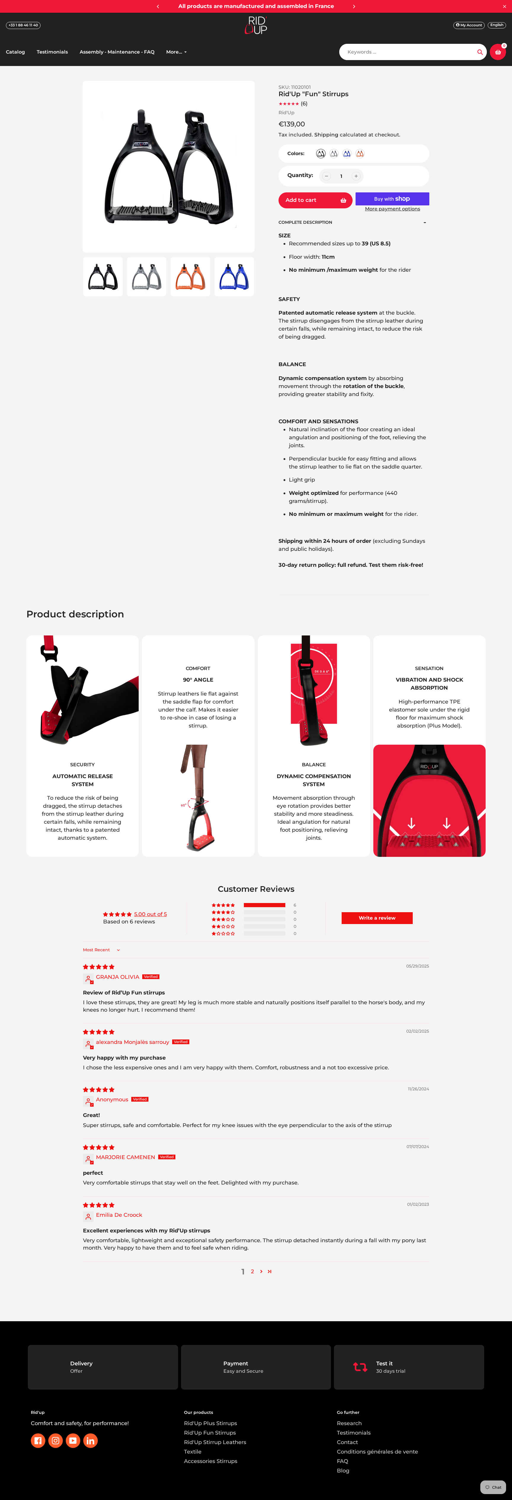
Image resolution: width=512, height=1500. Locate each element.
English (496, 24)
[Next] (354, 6)
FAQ (342, 1461)
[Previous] (158, 6)
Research (349, 1423)
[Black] (321, 153)
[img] (98, 967)
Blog (343, 1470)
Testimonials (354, 1433)
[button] (224, 905)
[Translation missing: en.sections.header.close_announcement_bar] (505, 6)
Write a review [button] (377, 918)
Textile (192, 1452)
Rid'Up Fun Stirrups (210, 1433)
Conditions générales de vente (377, 1452)
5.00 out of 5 (150, 914)
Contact (347, 1442)
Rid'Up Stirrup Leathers (215, 1442)
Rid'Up (287, 112)
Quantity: (300, 175)
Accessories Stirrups (210, 1461)
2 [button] (252, 1271)
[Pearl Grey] (334, 153)
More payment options (392, 209)
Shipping (326, 135)
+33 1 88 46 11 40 (23, 25)
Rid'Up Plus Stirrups (210, 1423)
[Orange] (360, 153)
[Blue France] (347, 153)
